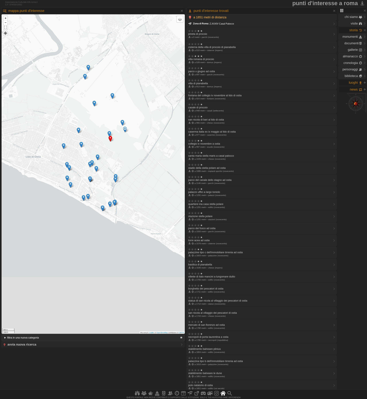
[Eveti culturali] (183, 395)
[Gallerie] (216, 395)
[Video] (210, 395)
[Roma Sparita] (163, 395)
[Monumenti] (157, 395)
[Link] (196, 395)
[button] (5, 33)
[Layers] (180, 19)
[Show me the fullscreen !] (5, 27)
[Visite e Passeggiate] (137, 395)
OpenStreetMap (162, 333)
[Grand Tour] (150, 395)
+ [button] (5, 18)
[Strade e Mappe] (190, 395)
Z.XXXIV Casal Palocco (213, 23)
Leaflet (151, 333)
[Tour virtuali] (203, 395)
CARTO (181, 333)
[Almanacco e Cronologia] (177, 395)
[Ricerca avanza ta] (229, 395)
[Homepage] (223, 395)
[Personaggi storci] (170, 395)
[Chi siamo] (144, 395)
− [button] (5, 22)
